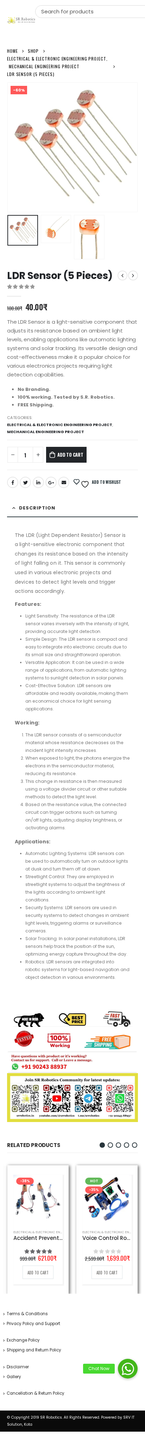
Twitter (25, 482)
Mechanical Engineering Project (45, 432)
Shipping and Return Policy (34, 1350)
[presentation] (16, 147)
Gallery (14, 1377)
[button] (102, 1145)
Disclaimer (18, 1367)
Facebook (12, 482)
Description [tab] (37, 508)
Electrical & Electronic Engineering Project (59, 424)
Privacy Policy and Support (33, 1323)
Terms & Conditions (27, 1314)
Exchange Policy (23, 1340)
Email (63, 482)
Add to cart (70, 454)
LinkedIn (38, 482)
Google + (51, 482)
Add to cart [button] (38, 1272)
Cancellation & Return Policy (35, 1393)
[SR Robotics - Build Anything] (21, 20)
